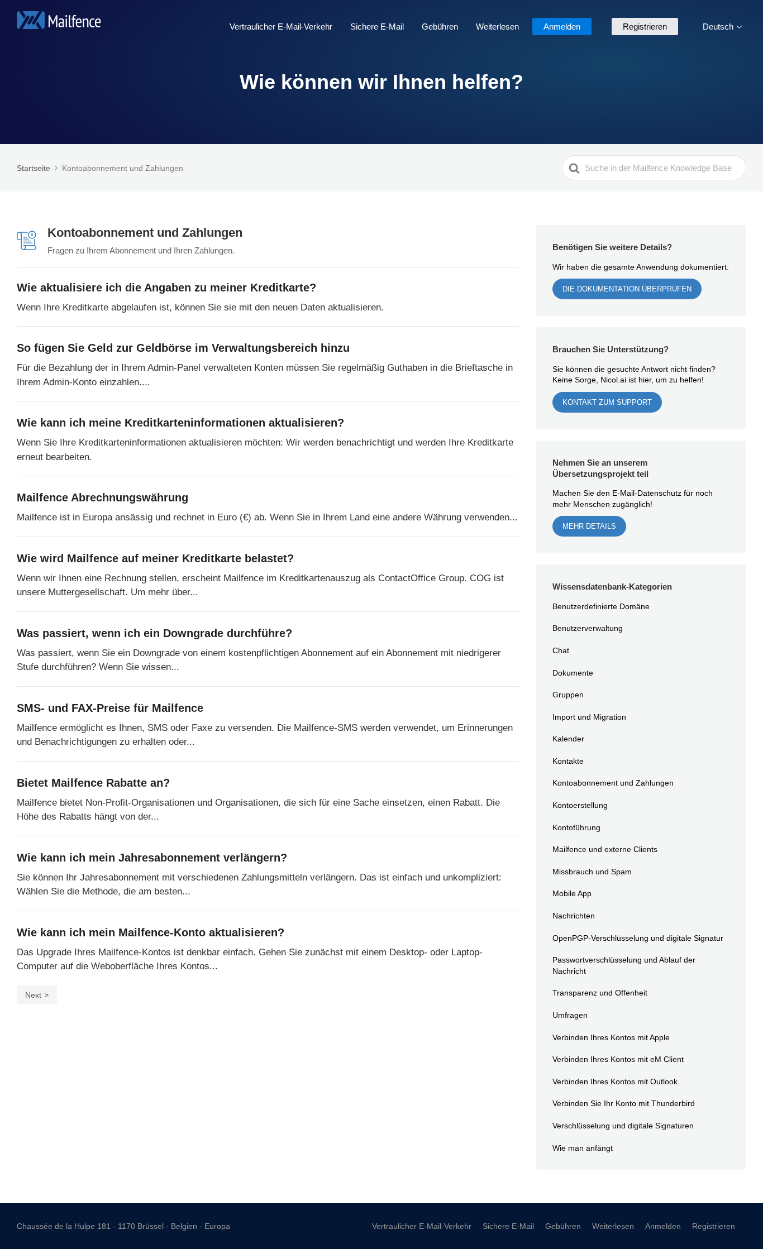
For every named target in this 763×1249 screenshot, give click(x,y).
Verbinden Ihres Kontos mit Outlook (615, 1081)
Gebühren (440, 26)
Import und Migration (589, 716)
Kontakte (568, 760)
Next (33, 994)
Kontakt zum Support (607, 402)
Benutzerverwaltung (587, 628)
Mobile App (572, 893)
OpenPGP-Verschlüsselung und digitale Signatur (637, 937)
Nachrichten (573, 915)
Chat (560, 650)
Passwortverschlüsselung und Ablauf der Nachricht (623, 965)
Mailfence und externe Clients (604, 849)
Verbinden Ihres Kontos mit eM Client (618, 1059)
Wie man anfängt (582, 1147)
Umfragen (570, 1015)
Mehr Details (589, 525)
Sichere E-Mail (377, 26)
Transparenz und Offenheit (599, 992)
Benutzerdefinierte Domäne (601, 606)
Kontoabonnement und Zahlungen (613, 782)
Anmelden (561, 26)
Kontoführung (576, 827)
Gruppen (568, 694)
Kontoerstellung (580, 805)
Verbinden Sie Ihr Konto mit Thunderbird (623, 1103)
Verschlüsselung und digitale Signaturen (623, 1125)
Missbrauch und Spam (592, 871)
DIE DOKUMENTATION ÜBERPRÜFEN (627, 288)
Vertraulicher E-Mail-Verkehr (281, 26)
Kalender (568, 738)
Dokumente (572, 672)
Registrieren (645, 26)
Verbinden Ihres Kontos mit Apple (611, 1037)
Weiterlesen (497, 26)
